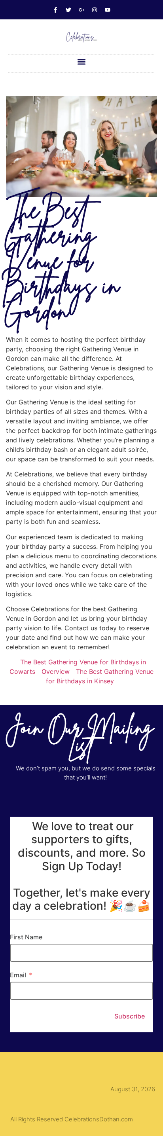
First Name (26, 937)
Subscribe (129, 1016)
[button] (81, 61)
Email (18, 975)
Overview (56, 671)
